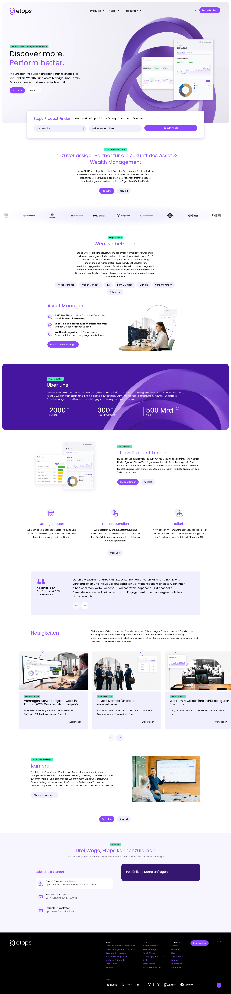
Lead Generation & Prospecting (120, 945)
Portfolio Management (116, 956)
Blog (173, 953)
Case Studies (177, 956)
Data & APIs (111, 963)
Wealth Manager (150, 945)
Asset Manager (150, 949)
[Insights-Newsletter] (74, 910)
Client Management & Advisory (120, 949)
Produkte (95, 10)
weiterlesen (75, 722)
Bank (145, 960)
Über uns (175, 945)
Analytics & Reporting (116, 960)
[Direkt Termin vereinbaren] (74, 883)
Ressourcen (131, 10)
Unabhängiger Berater (153, 956)
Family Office (149, 953)
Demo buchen (199, 943)
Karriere (175, 949)
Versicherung (149, 963)
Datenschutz (177, 967)
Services (110, 967)
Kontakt (175, 960)
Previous (76, 605)
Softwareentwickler (152, 967)
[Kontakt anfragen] (74, 896)
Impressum (176, 963)
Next (84, 605)
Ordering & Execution (116, 953)
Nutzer (112, 10)
